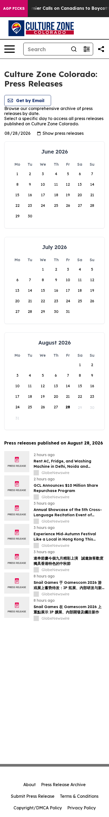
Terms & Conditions (79, 796)
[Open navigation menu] (9, 49)
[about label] (36, 472)
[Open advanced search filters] (86, 49)
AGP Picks (14, 8)
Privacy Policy (81, 807)
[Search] (73, 49)
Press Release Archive (63, 784)
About (29, 784)
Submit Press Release (32, 796)
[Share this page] (101, 49)
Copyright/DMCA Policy (37, 807)
